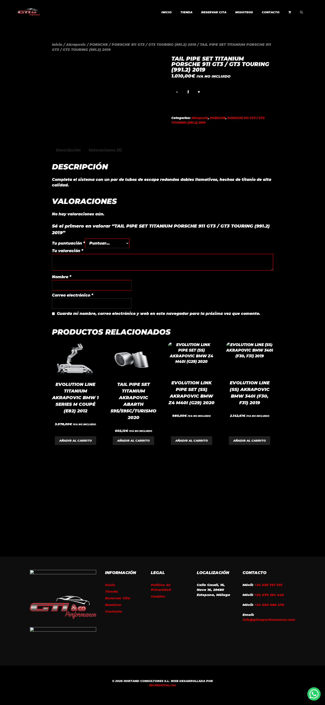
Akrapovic (76, 44)
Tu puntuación (68, 243)
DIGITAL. (162, 685)
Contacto (270, 12)
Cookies (158, 596)
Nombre (61, 277)
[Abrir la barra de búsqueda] (301, 12)
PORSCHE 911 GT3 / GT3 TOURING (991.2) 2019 (154, 44)
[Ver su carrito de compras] (290, 12)
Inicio (166, 12)
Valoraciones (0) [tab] (105, 150)
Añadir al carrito (75, 440)
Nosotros (244, 12)
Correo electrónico (72, 295)
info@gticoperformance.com (269, 619)
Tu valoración (67, 251)
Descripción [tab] (68, 150)
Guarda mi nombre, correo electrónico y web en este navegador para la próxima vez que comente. (158, 313)
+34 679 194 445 (269, 595)
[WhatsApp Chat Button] (314, 694)
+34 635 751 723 (268, 585)
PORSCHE (99, 44)
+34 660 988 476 (269, 605)
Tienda (186, 12)
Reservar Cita (213, 12)
